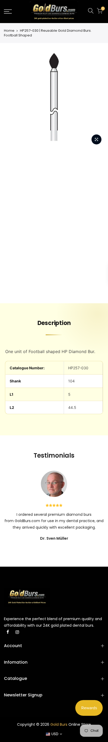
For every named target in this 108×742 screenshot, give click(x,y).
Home (9, 30)
